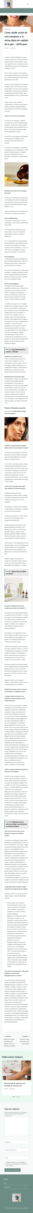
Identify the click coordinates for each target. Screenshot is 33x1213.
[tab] (13, 1096)
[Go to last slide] (4, 1078)
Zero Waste (7, 29)
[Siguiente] (28, 1078)
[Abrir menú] (27, 4)
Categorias (7, 1187)
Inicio (5, 1183)
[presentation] (16, 1070)
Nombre (8, 1142)
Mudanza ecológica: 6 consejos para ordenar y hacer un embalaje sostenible (9, 1041)
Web (6, 1158)
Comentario (8, 1116)
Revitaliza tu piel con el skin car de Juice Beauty (24, 1040)
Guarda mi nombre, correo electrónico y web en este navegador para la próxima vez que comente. (17, 1164)
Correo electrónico (11, 1150)
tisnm (7, 48)
